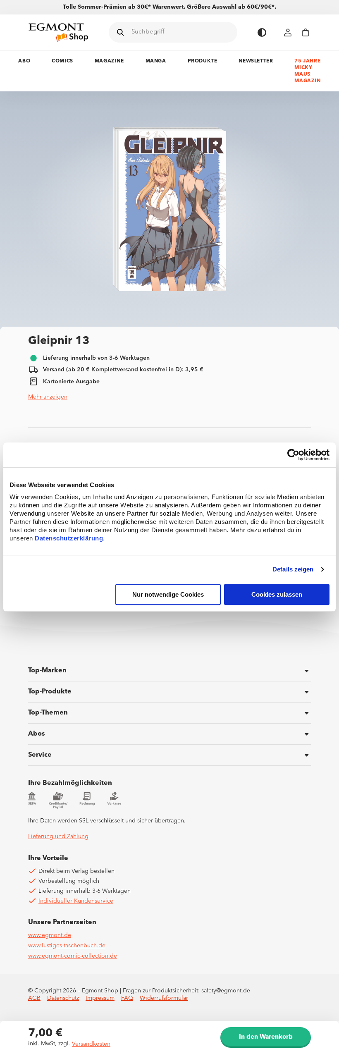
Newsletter (256, 61)
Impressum (100, 998)
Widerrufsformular (164, 998)
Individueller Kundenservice (75, 901)
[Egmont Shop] (58, 32)
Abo (24, 61)
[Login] (288, 32)
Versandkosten (91, 1044)
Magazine (109, 61)
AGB (34, 998)
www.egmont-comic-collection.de (72, 956)
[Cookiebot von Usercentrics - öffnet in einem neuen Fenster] (293, 455)
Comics (62, 61)
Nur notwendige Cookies (168, 594)
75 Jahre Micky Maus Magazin (307, 71)
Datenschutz (63, 998)
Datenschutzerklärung (69, 538)
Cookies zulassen (276, 594)
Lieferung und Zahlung (58, 836)
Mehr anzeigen (47, 397)
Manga (156, 61)
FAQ (127, 998)
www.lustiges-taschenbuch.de (66, 946)
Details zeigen (292, 569)
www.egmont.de (49, 935)
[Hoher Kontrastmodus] (262, 32)
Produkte (202, 61)
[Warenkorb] (305, 32)
